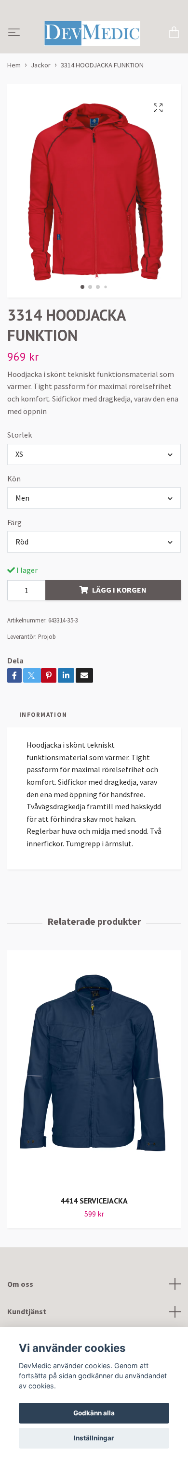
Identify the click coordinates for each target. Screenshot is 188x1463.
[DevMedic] (102, 41)
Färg (14, 551)
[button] (82, 316)
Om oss (20, 1312)
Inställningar (94, 1438)
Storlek (19, 463)
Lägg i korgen (119, 618)
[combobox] (94, 482)
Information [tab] (43, 743)
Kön (14, 507)
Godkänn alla (94, 1413)
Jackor (41, 94)
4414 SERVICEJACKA (94, 1229)
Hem (14, 94)
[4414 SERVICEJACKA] (94, 1098)
